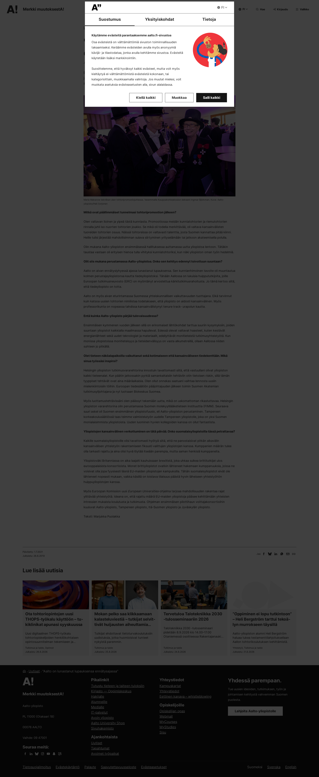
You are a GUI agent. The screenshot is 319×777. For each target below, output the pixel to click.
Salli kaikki (211, 98)
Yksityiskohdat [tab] (159, 19)
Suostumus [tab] (110, 19)
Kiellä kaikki (146, 98)
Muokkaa (179, 98)
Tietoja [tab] (209, 19)
